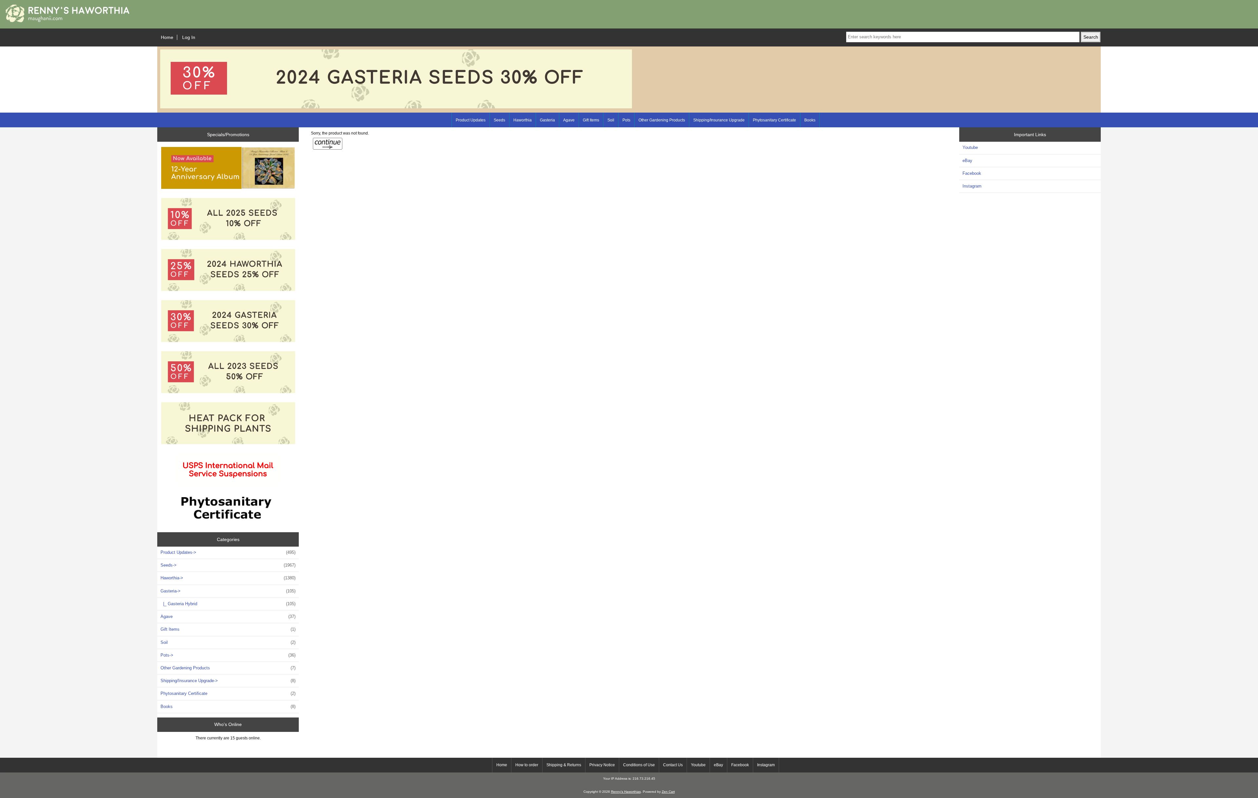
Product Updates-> (228, 552)
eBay (967, 160)
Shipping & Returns (563, 765)
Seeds (499, 120)
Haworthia (522, 120)
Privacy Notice (602, 765)
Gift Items (591, 120)
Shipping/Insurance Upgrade (719, 120)
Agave (569, 120)
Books (809, 120)
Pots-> (228, 655)
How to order (526, 765)
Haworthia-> (228, 577)
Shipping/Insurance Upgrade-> (228, 680)
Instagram (972, 186)
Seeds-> (228, 565)
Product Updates (471, 120)
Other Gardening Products (662, 120)
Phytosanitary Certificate (774, 120)
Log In (188, 37)
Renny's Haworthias (626, 791)
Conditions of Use (639, 765)
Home (167, 37)
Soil (610, 120)
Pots (626, 120)
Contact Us (673, 765)
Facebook (972, 173)
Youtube (970, 147)
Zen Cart (668, 791)
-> (228, 591)
